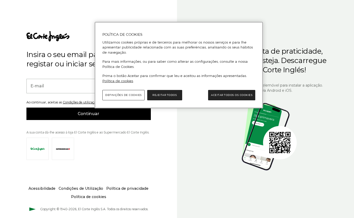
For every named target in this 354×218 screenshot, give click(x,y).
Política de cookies (117, 81)
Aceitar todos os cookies (231, 95)
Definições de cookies (123, 95)
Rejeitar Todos (164, 95)
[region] (179, 65)
